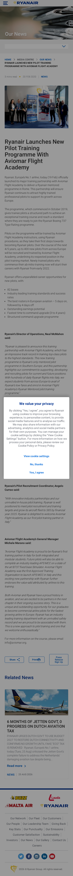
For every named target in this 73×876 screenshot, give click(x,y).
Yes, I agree (36, 472)
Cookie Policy (26, 445)
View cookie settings (36, 456)
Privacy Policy (46, 445)
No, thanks (36, 464)
